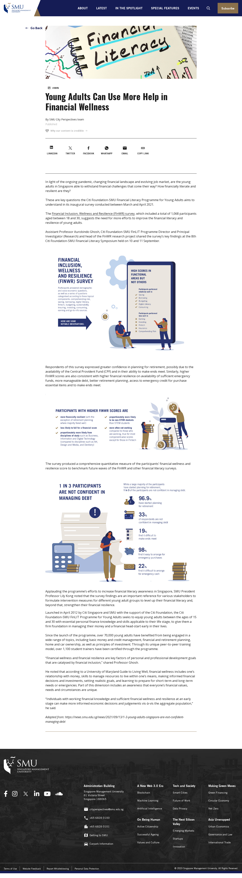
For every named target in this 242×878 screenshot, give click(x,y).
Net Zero (213, 808)
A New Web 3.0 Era (150, 786)
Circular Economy (218, 800)
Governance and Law (220, 834)
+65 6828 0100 (100, 817)
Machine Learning (147, 800)
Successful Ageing (148, 834)
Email (125, 153)
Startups (178, 838)
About (83, 8)
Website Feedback (32, 868)
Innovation (179, 846)
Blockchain (143, 792)
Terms (10, 868)
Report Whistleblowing (58, 868)
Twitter (70, 153)
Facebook (88, 153)
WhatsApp (106, 153)
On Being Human (148, 819)
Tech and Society (184, 786)
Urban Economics (218, 826)
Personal (87, 868)
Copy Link (143, 153)
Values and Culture (148, 842)
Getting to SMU (99, 835)
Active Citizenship (147, 826)
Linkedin (52, 153)
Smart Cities (180, 792)
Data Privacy (180, 808)
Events (193, 8)
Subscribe (227, 8)
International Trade (219, 842)
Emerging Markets (183, 830)
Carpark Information (101, 843)
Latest (101, 8)
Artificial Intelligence (149, 808)
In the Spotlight (129, 8)
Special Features (165, 8)
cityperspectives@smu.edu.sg (106, 809)
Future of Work (181, 800)
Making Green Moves (222, 786)
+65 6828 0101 (100, 826)
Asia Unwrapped (219, 819)
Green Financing (217, 792)
